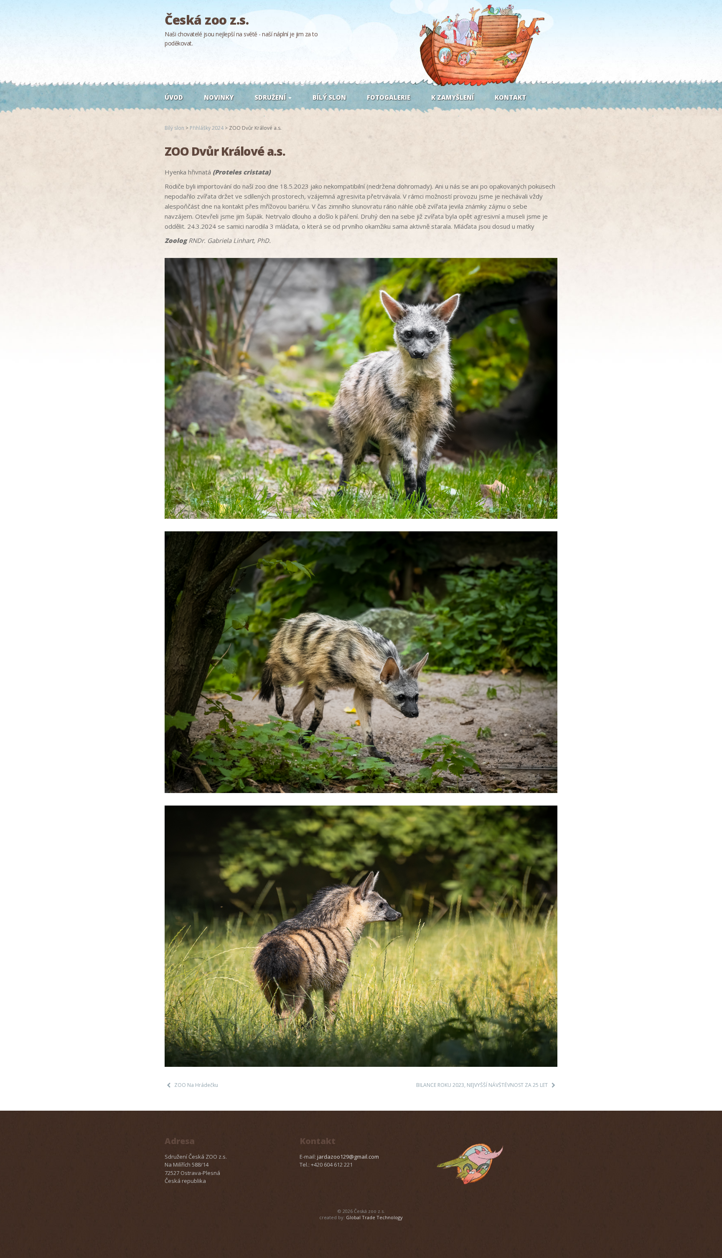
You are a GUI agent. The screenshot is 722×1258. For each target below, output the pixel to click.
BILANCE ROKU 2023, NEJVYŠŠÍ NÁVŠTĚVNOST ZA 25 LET (482, 1085)
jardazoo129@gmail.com (348, 1156)
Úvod (174, 97)
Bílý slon (329, 97)
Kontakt (510, 97)
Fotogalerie (388, 97)
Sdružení (270, 97)
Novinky (219, 97)
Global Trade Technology (374, 1217)
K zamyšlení (452, 97)
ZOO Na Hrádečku (196, 1085)
